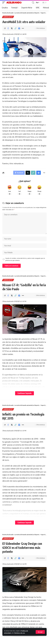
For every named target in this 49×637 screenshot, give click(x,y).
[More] (22, 28)
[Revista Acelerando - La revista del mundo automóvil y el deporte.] (14, 2)
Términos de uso (19, 633)
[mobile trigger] (4, 2)
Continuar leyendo (24, 393)
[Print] (19, 28)
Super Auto (8, 17)
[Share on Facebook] (8, 28)
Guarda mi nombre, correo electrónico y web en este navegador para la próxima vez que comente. (25, 259)
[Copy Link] (15, 28)
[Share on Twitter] (11, 28)
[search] (33, 2)
